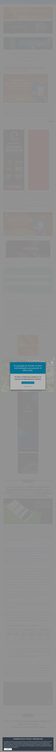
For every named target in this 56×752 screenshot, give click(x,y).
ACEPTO (8, 749)
